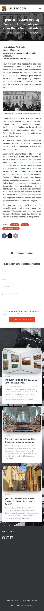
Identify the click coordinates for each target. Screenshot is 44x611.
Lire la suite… (30, 399)
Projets (24, 224)
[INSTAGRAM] (7, 537)
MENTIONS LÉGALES (30, 600)
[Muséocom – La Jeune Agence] (15, 8)
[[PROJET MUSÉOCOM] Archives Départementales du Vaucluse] (22, 419)
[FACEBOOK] (3, 537)
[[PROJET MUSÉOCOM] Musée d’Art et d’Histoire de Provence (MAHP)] (22, 478)
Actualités (9, 376)
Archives (15, 224)
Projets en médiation (11, 228)
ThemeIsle (29, 605)
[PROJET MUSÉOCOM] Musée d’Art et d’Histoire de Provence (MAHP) (20, 501)
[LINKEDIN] (11, 537)
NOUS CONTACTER (13, 600)
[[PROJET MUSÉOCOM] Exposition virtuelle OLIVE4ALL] (22, 360)
